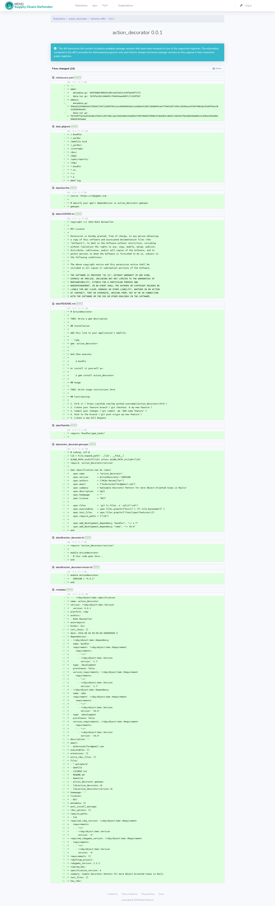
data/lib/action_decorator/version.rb (74, 567)
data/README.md (65, 303)
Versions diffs (98, 19)
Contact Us (112, 894)
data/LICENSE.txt (65, 213)
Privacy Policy (148, 894)
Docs (161, 894)
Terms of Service (130, 894)
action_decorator (78, 19)
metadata (61, 589)
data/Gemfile (62, 187)
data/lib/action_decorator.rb (70, 537)
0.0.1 (112, 19)
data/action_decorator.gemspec (72, 444)
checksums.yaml (65, 77)
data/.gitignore (63, 126)
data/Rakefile (63, 425)
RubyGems (59, 19)
